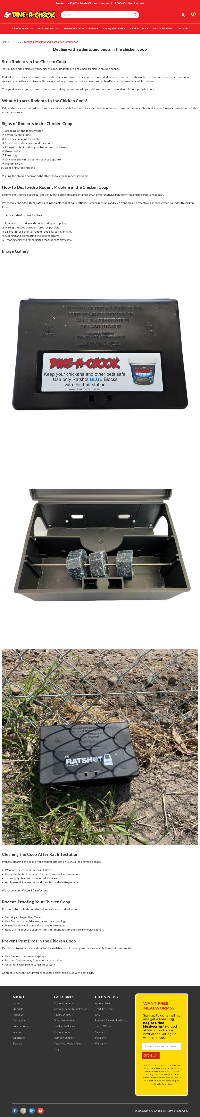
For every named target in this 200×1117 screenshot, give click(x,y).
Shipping (100, 1032)
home (16, 1003)
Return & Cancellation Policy (111, 1020)
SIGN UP (151, 1055)
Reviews (17, 1032)
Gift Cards (182, 28)
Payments (100, 1037)
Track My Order (104, 1008)
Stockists (18, 1008)
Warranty (100, 1043)
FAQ (97, 1014)
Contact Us (19, 1020)
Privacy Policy (21, 1026)
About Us (18, 1014)
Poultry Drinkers (47, 28)
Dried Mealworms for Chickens (79, 28)
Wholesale (19, 1037)
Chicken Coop (138, 28)
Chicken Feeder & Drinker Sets (71, 1008)
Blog (56, 1049)
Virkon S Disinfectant (35, 890)
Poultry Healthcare (113, 28)
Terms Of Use (103, 1026)
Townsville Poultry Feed (67, 1043)
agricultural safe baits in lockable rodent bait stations (54, 202)
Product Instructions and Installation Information (50, 41)
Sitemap (17, 1043)
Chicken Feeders (21, 28)
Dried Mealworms (64, 1020)
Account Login (103, 1003)
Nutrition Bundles (162, 28)
